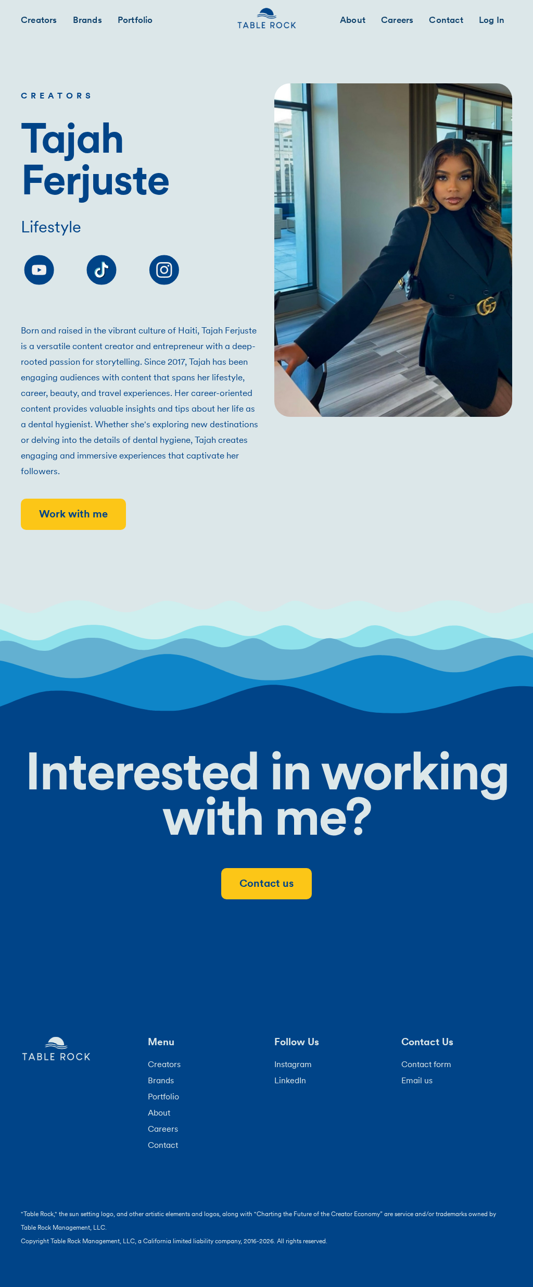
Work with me (73, 514)
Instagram (293, 1064)
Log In (491, 20)
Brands (87, 20)
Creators (39, 20)
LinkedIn (290, 1080)
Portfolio (135, 20)
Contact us (266, 883)
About (352, 20)
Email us (417, 1080)
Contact (446, 20)
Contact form (426, 1064)
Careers (397, 20)
